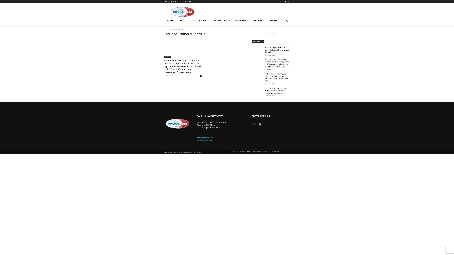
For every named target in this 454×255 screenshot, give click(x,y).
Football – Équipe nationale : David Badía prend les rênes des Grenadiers (277, 50)
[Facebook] (285, 1)
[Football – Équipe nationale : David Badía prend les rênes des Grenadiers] (257, 51)
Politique (167, 56)
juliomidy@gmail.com (205, 140)
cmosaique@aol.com (205, 138)
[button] (287, 20)
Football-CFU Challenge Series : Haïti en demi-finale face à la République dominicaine (276, 90)
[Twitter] (288, 1)
